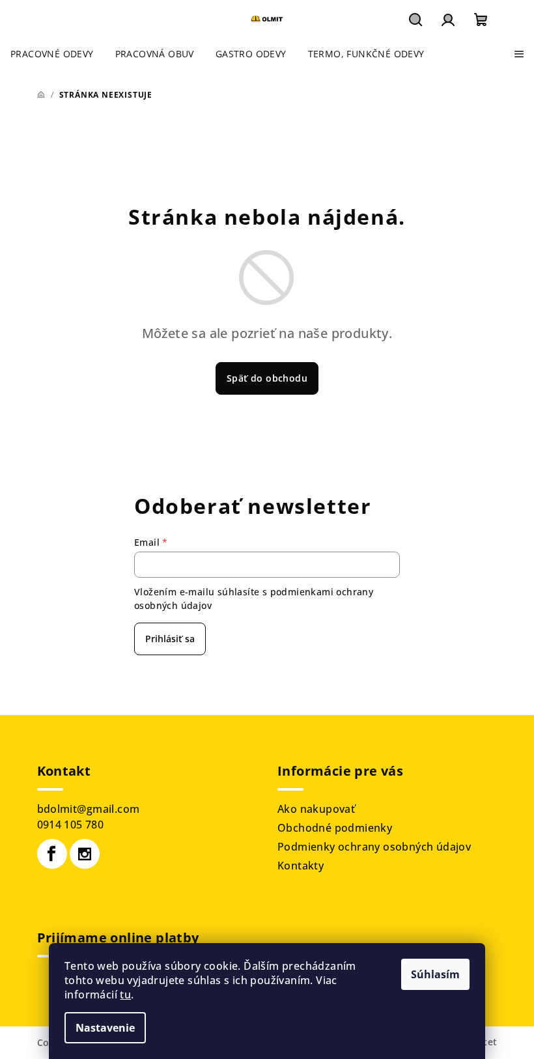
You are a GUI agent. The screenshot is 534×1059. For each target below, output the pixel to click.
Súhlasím (435, 974)
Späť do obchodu (267, 378)
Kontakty (300, 865)
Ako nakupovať (316, 809)
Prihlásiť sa (170, 638)
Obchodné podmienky (334, 828)
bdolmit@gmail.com (88, 809)
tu (125, 994)
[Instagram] (85, 854)
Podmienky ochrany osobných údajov (374, 847)
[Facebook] (52, 854)
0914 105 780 (70, 824)
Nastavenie (105, 1028)
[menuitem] (52, 54)
